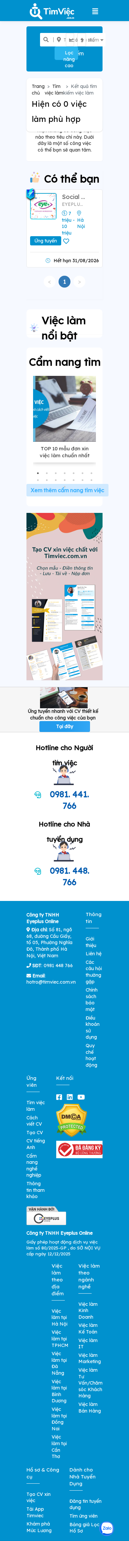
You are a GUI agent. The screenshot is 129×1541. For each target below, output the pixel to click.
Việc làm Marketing (89, 1358)
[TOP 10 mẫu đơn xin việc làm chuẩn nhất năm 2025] (64, 409)
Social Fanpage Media (73, 197)
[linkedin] (71, 1097)
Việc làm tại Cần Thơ (59, 1446)
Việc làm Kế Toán (88, 1328)
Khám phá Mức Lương (39, 1527)
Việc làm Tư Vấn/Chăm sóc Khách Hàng (90, 1383)
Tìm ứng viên (83, 1516)
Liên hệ (94, 954)
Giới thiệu (91, 942)
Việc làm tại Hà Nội (59, 1317)
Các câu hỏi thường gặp (94, 972)
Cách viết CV (34, 1121)
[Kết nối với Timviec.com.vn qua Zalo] (106, 1528)
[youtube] (82, 1097)
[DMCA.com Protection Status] (71, 1120)
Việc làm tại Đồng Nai (59, 1419)
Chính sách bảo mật (92, 999)
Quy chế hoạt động (91, 1055)
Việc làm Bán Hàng (89, 1407)
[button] (38, 473)
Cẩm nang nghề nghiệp (33, 1165)
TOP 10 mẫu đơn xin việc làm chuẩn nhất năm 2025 (65, 455)
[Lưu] (67, 241)
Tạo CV (34, 1132)
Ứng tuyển (45, 241)
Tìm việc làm (54, 89)
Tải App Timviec (35, 1512)
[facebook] (60, 1097)
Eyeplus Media (73, 204)
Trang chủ (38, 89)
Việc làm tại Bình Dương (59, 1391)
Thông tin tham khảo (35, 1190)
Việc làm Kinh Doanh (88, 1310)
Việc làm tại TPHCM (60, 1338)
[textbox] (74, 40)
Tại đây (64, 726)
